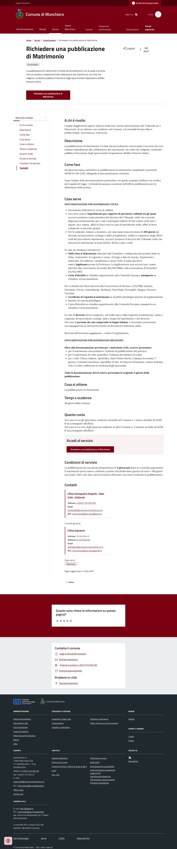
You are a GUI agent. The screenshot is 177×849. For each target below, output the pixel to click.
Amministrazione (24, 29)
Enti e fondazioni (20, 727)
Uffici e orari (18, 789)
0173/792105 (83, 540)
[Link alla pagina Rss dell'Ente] (130, 757)
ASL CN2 (55, 774)
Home (28, 40)
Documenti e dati (20, 723)
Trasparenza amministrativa (105, 28)
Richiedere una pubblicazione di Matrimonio (48, 95)
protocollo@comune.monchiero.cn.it (85, 510)
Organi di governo (21, 731)
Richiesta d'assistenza (99, 782)
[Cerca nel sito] (157, 14)
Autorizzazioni (49, 40)
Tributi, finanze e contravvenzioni (104, 723)
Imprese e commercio (99, 719)
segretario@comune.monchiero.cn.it (85, 547)
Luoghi (131, 736)
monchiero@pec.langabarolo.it (87, 514)
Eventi (131, 740)
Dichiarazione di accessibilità (102, 766)
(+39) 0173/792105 (86, 503)
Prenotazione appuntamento (102, 779)
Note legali (94, 762)
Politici (16, 739)
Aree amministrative (22, 719)
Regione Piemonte (22, 3)
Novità (42, 29)
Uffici (15, 743)
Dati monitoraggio (21, 838)
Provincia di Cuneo (59, 762)
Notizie (131, 719)
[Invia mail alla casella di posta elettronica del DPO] (26, 808)
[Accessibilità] (8, 841)
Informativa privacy (98, 758)
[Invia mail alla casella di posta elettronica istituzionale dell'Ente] (28, 782)
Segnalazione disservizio (100, 776)
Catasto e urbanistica (61, 727)
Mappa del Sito (83, 838)
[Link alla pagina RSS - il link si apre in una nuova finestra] (136, 14)
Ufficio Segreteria (76, 530)
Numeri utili (18, 794)
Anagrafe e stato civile (61, 719)
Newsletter (133, 761)
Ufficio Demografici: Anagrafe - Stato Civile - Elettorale (86, 495)
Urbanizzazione (132, 29)
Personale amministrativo (24, 735)
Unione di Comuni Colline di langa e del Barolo (69, 768)
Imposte (89, 29)
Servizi (55, 29)
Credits (62, 838)
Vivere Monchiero (70, 27)
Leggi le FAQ (95, 773)
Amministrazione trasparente (102, 770)
